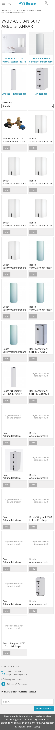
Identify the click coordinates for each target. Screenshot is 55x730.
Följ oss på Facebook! (16, 684)
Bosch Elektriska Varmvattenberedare (14, 60)
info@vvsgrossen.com (11, 679)
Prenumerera (43, 708)
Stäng (37, 726)
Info (6, 148)
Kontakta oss (10, 666)
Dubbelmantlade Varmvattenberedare (41, 60)
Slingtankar (41, 93)
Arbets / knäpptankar (14, 93)
